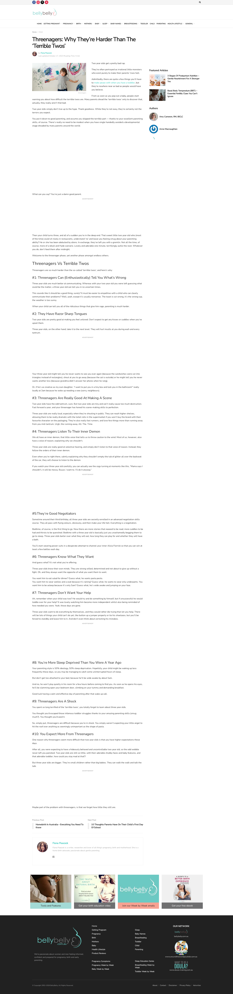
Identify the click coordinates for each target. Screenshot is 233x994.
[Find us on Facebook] (34, 2)
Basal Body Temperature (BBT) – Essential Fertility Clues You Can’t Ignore (182, 93)
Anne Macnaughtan (168, 129)
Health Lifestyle (175, 24)
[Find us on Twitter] (42, 2)
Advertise (197, 985)
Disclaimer (173, 985)
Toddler (144, 24)
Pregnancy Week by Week (103, 965)
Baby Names (116, 24)
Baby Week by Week (100, 969)
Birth (78, 24)
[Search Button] (200, 2)
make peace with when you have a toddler (114, 82)
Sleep (104, 24)
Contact (163, 985)
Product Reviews (99, 953)
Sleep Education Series (144, 961)
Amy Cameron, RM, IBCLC (171, 116)
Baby (97, 24)
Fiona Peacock (46, 53)
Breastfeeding (130, 24)
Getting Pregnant (52, 24)
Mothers (88, 24)
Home (39, 24)
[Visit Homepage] (45, 12)
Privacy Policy (185, 985)
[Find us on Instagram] (38, 2)
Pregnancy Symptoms (101, 961)
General (189, 24)
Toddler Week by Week (144, 971)
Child (152, 24)
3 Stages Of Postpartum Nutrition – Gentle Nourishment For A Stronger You (183, 78)
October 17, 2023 (56, 56)
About (155, 985)
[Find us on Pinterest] (46, 2)
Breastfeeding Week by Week (144, 966)
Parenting (161, 24)
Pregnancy (68, 24)
